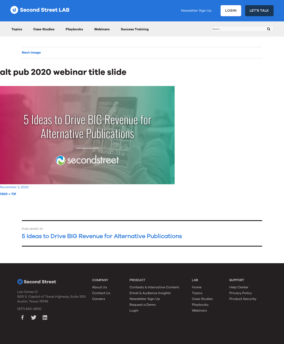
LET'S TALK (259, 10)
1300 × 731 (8, 194)
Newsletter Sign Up (196, 10)
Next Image (31, 52)
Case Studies (43, 29)
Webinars (102, 29)
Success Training (135, 29)
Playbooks (74, 29)
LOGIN (231, 10)
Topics (16, 29)
